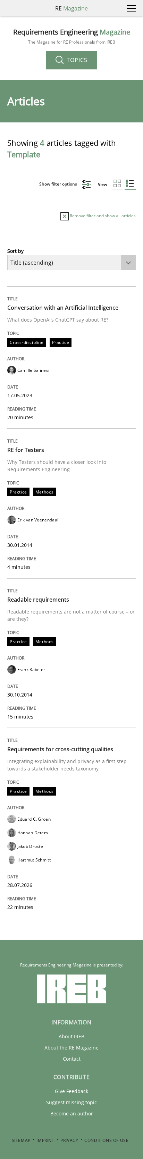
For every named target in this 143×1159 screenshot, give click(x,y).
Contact (72, 1058)
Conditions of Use (106, 1140)
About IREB (71, 1036)
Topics (76, 60)
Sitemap (21, 1140)
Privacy (69, 1140)
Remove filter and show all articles (102, 216)
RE (71, 8)
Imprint (45, 1140)
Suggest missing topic (71, 1102)
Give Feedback (71, 1091)
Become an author (71, 1113)
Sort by (15, 251)
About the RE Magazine (71, 1047)
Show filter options (58, 184)
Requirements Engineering (71, 36)
